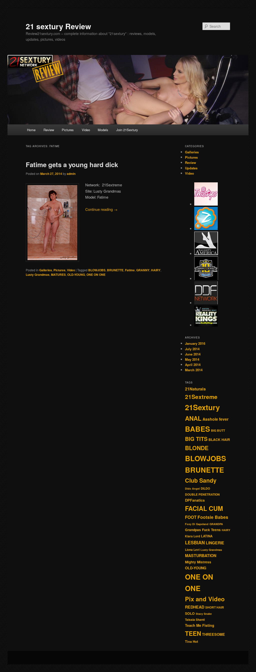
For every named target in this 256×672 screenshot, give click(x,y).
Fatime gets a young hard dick (72, 164)
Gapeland (202, 524)
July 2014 (192, 348)
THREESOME (213, 634)
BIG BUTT (218, 430)
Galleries (45, 270)
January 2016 (195, 343)
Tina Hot (191, 641)
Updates (191, 168)
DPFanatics (195, 500)
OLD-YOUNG (76, 274)
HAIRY (155, 270)
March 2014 (193, 369)
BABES (197, 429)
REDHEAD (194, 607)
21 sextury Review (58, 26)
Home (31, 129)
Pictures (68, 129)
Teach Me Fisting (199, 625)
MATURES (58, 274)
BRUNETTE (115, 270)
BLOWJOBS (97, 270)
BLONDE (196, 448)
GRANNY (143, 270)
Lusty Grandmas (38, 274)
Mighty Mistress (198, 562)
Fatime (130, 270)
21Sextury (202, 407)
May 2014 (192, 359)
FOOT (190, 517)
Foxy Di (190, 524)
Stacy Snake (204, 614)
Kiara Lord (192, 536)
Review (49, 129)
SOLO (190, 613)
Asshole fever (215, 419)
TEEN (193, 633)
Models (103, 129)
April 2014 (192, 364)
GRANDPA (216, 524)
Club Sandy (200, 480)
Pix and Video (205, 599)
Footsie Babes (213, 517)
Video (86, 129)
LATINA (206, 536)
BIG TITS (196, 439)
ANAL (193, 418)
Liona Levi (192, 550)
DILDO (205, 488)
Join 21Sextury (127, 129)
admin (71, 173)
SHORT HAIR (214, 607)
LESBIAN (195, 542)
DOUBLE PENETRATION (202, 494)
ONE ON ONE (96, 274)
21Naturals (195, 389)
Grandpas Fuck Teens (203, 529)
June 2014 (192, 354)
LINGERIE (215, 543)
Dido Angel (192, 488)
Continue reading (101, 209)
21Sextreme (201, 397)
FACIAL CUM (204, 508)
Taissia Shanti (195, 620)
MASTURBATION (200, 555)
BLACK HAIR (219, 439)
